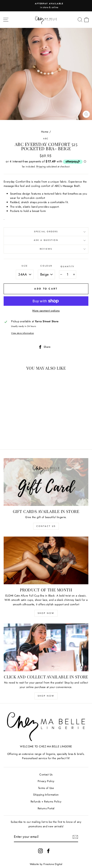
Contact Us (46, 526)
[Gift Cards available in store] (46, 482)
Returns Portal (46, 808)
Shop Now (46, 613)
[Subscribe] (75, 837)
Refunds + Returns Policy (46, 801)
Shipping (41, 166)
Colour (46, 265)
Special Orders (46, 231)
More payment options (45, 311)
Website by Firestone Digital (46, 864)
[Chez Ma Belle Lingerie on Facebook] (48, 851)
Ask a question (46, 240)
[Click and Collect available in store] (46, 647)
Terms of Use (46, 788)
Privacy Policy (46, 781)
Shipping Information (46, 795)
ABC (46, 138)
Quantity (67, 266)
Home (44, 132)
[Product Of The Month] (46, 560)
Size (25, 265)
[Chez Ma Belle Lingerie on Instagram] (40, 851)
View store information (22, 333)
